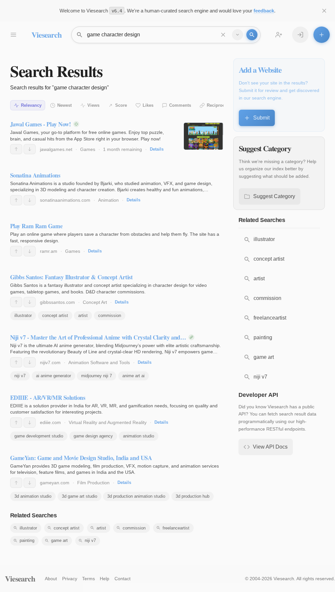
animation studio (138, 436)
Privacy (69, 578)
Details (157, 149)
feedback (264, 10)
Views (93, 105)
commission (109, 315)
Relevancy (31, 105)
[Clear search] (223, 34)
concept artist (55, 315)
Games (87, 149)
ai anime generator (53, 375)
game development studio (38, 436)
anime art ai (133, 375)
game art (59, 540)
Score (121, 105)
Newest (64, 105)
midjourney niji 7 (96, 375)
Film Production (93, 482)
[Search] (251, 34)
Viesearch (46, 34)
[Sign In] (300, 35)
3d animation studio (32, 496)
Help (104, 578)
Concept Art (95, 302)
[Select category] (237, 34)
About (51, 578)
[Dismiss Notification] (324, 10)
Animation (108, 200)
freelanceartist (176, 528)
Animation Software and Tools (99, 362)
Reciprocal (217, 105)
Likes (148, 105)
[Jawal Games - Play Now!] (203, 136)
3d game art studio (79, 496)
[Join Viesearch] (279, 35)
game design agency (93, 436)
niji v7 (20, 375)
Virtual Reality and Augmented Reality (108, 422)
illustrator (23, 315)
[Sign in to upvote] (16, 149)
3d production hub (192, 496)
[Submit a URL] (321, 35)
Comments (180, 105)
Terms (88, 578)
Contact (123, 578)
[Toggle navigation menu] (13, 35)
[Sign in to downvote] (30, 149)
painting (27, 540)
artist (83, 315)
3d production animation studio (136, 496)
